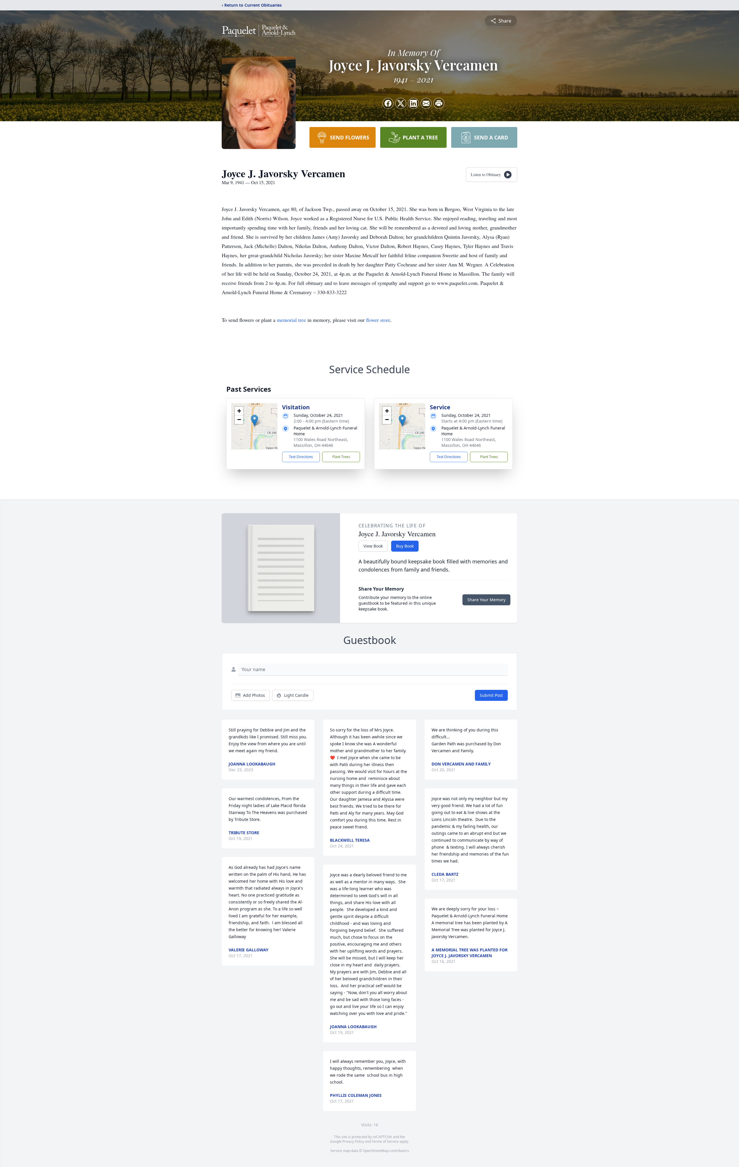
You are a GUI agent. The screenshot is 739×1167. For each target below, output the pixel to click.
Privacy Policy (353, 1141)
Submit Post (491, 695)
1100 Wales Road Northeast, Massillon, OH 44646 (321, 442)
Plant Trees (341, 456)
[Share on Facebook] (388, 103)
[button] (254, 420)
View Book (373, 546)
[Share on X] (400, 103)
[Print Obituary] (439, 103)
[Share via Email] (426, 103)
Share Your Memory (486, 599)
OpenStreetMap (376, 1150)
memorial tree (291, 319)
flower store (378, 319)
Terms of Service (385, 1141)
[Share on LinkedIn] (413, 103)
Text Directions (301, 456)
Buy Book (405, 546)
